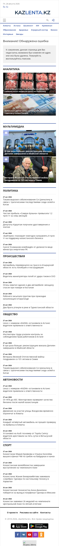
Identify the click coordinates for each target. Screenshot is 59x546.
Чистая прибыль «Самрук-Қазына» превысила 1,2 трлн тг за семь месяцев (27, 214)
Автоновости (13, 379)
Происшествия (14, 256)
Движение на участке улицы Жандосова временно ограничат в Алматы (28, 412)
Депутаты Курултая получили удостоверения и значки (26, 225)
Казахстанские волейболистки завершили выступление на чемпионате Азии (24, 466)
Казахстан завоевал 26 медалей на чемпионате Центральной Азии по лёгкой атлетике (26, 502)
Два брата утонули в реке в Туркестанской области (28, 307)
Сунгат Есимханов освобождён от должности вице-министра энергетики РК (28, 248)
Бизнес (54, 30)
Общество (10, 314)
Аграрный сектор (39, 30)
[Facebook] (18, 534)
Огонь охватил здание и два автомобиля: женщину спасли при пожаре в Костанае (28, 286)
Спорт (7, 445)
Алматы (7, 25)
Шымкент (28, 25)
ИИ (37, 25)
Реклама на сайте (29, 512)
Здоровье (23, 30)
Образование (9, 30)
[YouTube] (29, 534)
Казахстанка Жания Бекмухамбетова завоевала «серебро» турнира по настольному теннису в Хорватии (26, 479)
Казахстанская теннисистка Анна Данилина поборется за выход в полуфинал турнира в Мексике (29, 491)
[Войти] (53, 20)
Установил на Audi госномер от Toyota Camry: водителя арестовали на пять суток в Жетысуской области (27, 436)
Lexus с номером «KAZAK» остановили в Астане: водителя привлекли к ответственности (26, 324)
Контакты (45, 512)
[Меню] (4, 20)
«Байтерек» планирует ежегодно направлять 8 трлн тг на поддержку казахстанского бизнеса (29, 237)
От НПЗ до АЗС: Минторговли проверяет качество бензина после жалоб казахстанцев (28, 401)
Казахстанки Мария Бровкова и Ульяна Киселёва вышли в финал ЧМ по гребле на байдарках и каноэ (29, 455)
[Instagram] (35, 534)
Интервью (8, 34)
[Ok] (41, 534)
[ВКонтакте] (23, 534)
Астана (17, 25)
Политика (10, 190)
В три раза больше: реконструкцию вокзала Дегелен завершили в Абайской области (29, 346)
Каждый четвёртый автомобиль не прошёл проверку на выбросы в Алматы (29, 423)
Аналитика (11, 69)
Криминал (47, 25)
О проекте (12, 512)
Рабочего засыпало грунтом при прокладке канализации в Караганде (24, 297)
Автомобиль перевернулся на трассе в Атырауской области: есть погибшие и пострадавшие (28, 266)
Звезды (19, 34)
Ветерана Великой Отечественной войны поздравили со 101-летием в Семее (23, 358)
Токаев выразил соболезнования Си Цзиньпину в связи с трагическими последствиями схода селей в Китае (29, 202)
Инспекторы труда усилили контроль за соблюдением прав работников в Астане (23, 335)
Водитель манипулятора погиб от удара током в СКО (29, 276)
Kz (7, 6)
